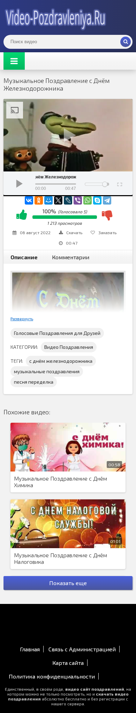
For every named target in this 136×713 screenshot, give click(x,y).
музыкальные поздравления (47, 371)
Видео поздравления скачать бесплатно (55, 17)
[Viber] (78, 200)
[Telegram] (107, 200)
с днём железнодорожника (60, 361)
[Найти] (125, 42)
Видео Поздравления (68, 347)
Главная (30, 649)
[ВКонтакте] (29, 200)
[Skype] (97, 200)
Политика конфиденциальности (52, 676)
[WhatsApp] (87, 200)
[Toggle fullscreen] (119, 183)
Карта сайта (68, 662)
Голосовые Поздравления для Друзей (57, 333)
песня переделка (33, 382)
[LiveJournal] (68, 200)
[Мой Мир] (48, 200)
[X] (58, 200)
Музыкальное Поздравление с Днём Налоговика (60, 558)
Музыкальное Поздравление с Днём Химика (60, 481)
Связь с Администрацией (82, 649)
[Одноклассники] (39, 200)
